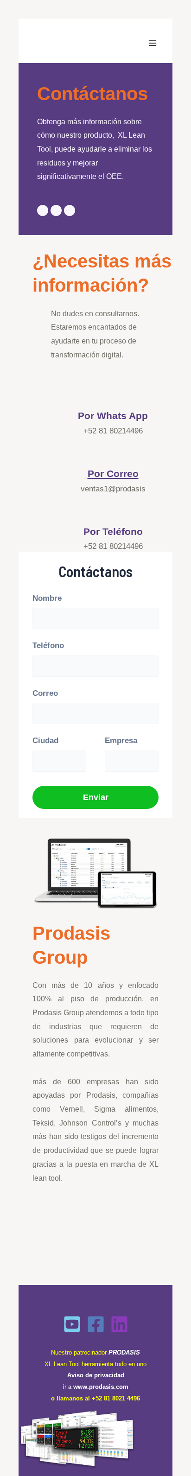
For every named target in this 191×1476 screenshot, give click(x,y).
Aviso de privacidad (95, 1375)
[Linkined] (119, 1324)
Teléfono (48, 645)
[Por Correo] (113, 452)
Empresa (121, 740)
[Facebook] (96, 1324)
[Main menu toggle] (153, 43)
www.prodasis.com (100, 1386)
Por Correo (113, 473)
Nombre (47, 598)
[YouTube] (72, 1324)
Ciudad (45, 740)
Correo (45, 693)
